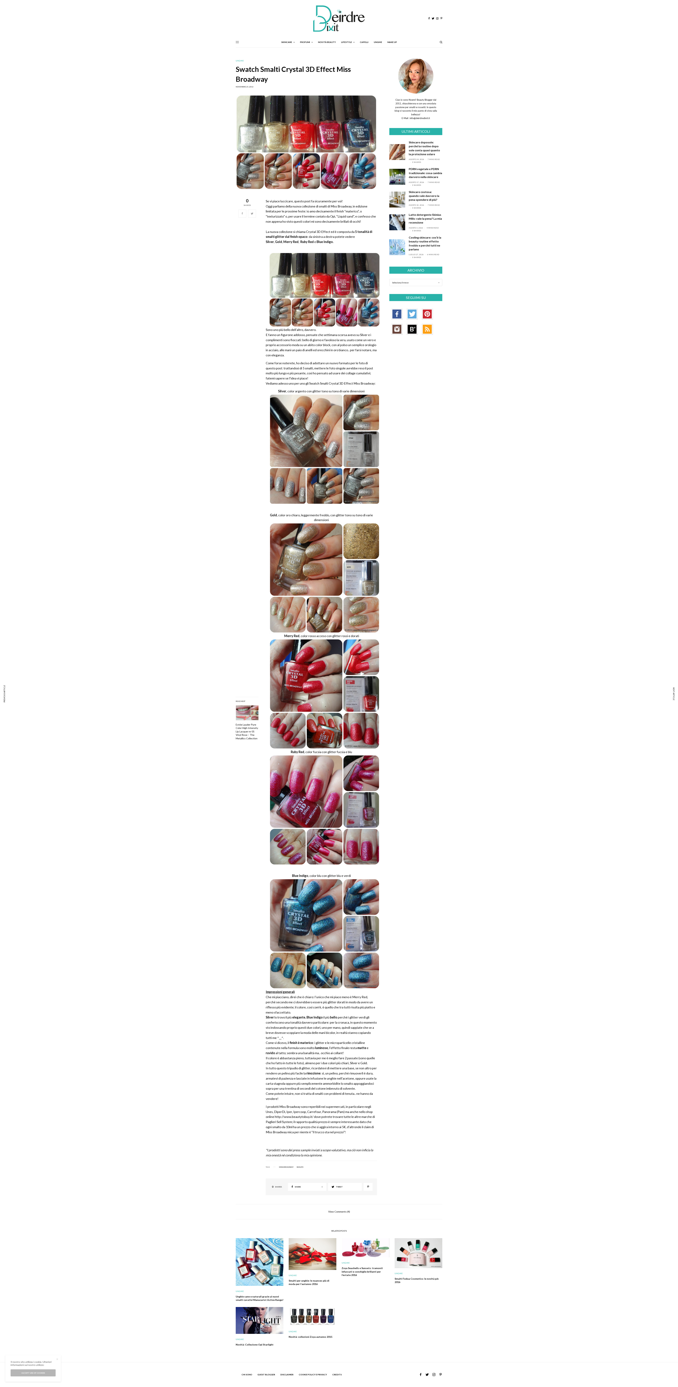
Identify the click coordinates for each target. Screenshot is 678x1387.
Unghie (240, 61)
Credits (337, 1374)
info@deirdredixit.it (419, 118)
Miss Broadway (286, 1167)
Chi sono (247, 1374)
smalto (300, 1167)
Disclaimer (286, 1374)
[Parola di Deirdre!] (339, 18)
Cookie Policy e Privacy (313, 1374)
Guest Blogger (266, 1374)
